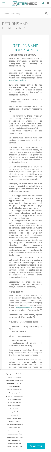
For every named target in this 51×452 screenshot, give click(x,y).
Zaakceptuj (36, 446)
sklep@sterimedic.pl (17, 80)
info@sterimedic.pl (24, 308)
